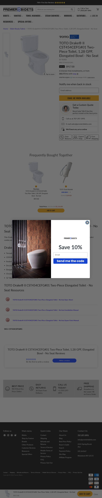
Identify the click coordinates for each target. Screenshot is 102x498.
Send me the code (70, 261)
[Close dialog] (87, 222)
